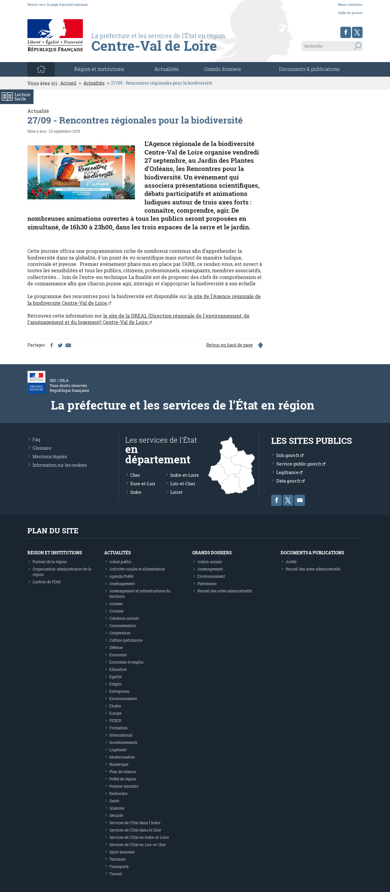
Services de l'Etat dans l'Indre (134, 822)
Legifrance (288, 472)
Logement (117, 749)
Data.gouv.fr (289, 481)
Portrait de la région (50, 561)
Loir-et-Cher (182, 483)
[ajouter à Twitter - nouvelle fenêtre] (59, 345)
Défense (116, 647)
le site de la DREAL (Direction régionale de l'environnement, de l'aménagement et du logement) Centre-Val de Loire (138, 318)
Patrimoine (207, 583)
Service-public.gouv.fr (299, 464)
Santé (114, 800)
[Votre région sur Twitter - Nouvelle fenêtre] (357, 32)
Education (118, 669)
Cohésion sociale (124, 618)
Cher (135, 475)
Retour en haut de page (229, 345)
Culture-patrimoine (126, 640)
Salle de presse (350, 12)
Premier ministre (123, 786)
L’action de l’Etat (47, 581)
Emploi (115, 683)
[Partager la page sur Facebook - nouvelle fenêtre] (51, 345)
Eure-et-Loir (142, 483)
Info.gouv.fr (288, 455)
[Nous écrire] (299, 500)
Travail (115, 873)
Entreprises (119, 691)
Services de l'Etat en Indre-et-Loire (139, 837)
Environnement (123, 698)
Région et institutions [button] (99, 69)
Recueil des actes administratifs (224, 590)
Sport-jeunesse (122, 851)
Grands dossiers (222, 69)
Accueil (68, 83)
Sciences (116, 808)
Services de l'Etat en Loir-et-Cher (137, 844)
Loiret (176, 492)
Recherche (118, 793)
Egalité (115, 676)
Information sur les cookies (60, 465)
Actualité (38, 111)
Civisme (116, 610)
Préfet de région (122, 778)
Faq (36, 439)
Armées (115, 603)
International (121, 735)
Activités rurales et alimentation (137, 568)
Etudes (115, 705)
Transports (119, 866)
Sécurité (116, 815)
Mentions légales (50, 456)
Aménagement (122, 583)
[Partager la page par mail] (68, 345)
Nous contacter (350, 4)
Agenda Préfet (121, 576)
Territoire (117, 859)
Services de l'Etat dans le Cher (135, 830)
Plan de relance (122, 771)
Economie (118, 654)
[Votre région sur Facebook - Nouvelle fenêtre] (345, 32)
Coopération (120, 632)
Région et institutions (54, 553)
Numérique (118, 764)
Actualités (166, 69)
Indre (135, 492)
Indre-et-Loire (184, 475)
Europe (115, 713)
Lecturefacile (22, 97)
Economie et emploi (126, 662)
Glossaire (42, 448)
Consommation (122, 625)
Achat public (120, 561)
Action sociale (209, 561)
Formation (118, 727)
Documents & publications (309, 69)
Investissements (123, 742)
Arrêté (291, 561)
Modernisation (122, 756)
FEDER (115, 720)
